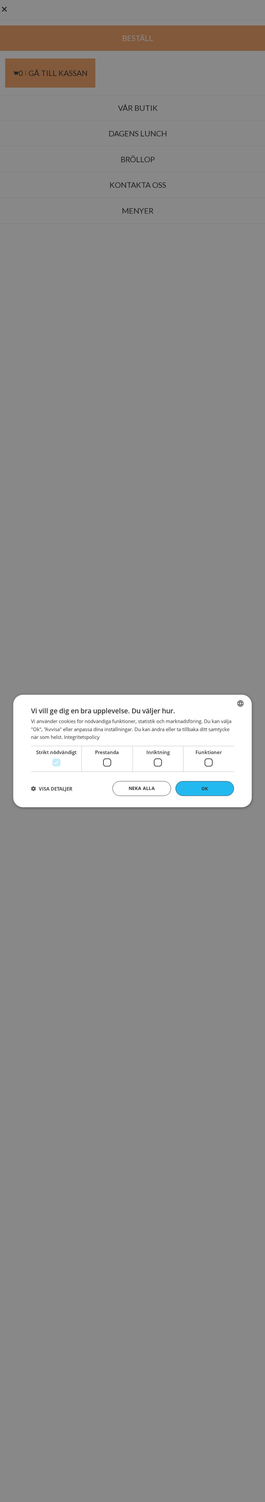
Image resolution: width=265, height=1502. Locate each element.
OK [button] (204, 788)
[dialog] (132, 751)
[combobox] (240, 703)
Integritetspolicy (82, 737)
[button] (51, 788)
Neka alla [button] (142, 788)
